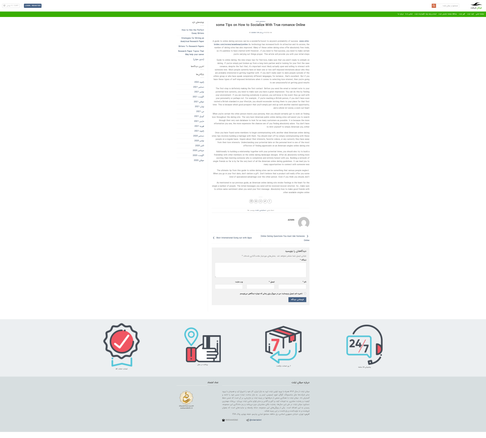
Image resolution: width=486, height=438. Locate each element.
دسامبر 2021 (198, 87)
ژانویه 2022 (199, 82)
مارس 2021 (199, 121)
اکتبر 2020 (199, 145)
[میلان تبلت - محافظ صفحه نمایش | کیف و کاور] (473, 6)
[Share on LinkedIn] (251, 201)
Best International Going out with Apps (234, 237)
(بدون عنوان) (198, 59)
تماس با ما (409, 14)
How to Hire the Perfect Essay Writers (193, 31)
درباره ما (400, 14)
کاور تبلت (462, 14)
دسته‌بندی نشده (260, 21)
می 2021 (200, 111)
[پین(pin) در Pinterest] (256, 201)
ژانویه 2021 (199, 131)
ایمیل (272, 281)
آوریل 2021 (199, 116)
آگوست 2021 (198, 96)
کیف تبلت (470, 14)
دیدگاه (303, 260)
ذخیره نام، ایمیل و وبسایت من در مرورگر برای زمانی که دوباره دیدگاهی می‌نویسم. (271, 293)
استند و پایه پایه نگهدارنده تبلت (425, 14)
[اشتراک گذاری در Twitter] (265, 201)
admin (253, 33)
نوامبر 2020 (199, 140)
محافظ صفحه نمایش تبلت (447, 14)
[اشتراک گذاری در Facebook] (270, 201)
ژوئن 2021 (199, 106)
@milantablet (256, 420)
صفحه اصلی (480, 14)
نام (304, 281)
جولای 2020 (199, 160)
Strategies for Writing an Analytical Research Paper (192, 40)
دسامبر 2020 (198, 136)
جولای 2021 (199, 101)
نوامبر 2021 (199, 91)
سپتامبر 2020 (198, 150)
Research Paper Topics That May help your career (191, 53)
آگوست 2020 (198, 155)
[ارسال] (434, 6)
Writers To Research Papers (191, 46)
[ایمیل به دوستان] (260, 201)
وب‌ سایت (239, 281)
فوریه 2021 (199, 126)
